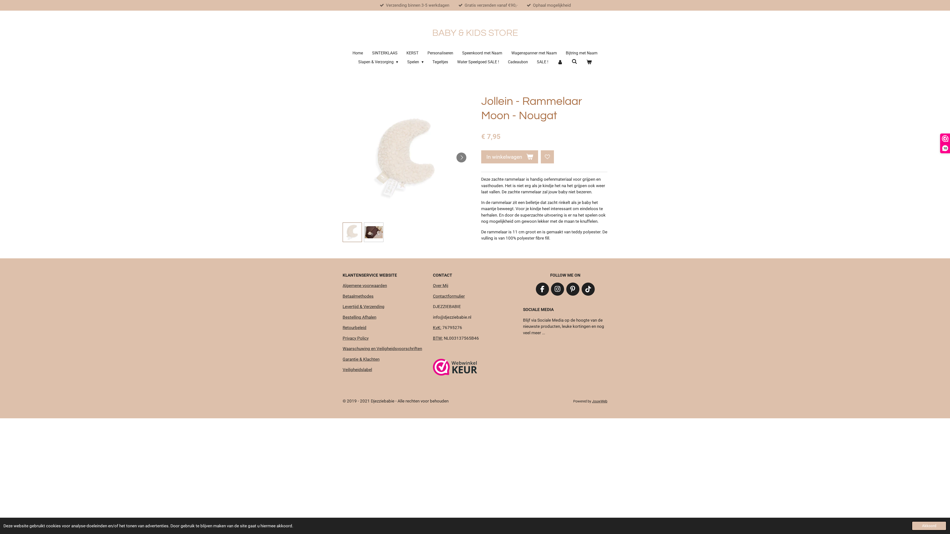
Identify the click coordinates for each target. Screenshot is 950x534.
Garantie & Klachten (361, 359)
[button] (352, 232)
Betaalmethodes (358, 296)
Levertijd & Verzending (363, 306)
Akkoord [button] (929, 526)
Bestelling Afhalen (359, 317)
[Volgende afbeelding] (461, 157)
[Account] (560, 62)
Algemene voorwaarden (365, 285)
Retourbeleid (354, 327)
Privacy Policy (356, 338)
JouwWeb (599, 401)
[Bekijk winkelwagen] (589, 62)
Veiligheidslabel (357, 369)
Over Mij (440, 285)
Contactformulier (449, 296)
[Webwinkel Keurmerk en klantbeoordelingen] (455, 368)
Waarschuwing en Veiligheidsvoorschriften (382, 348)
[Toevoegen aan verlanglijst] (547, 156)
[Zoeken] (574, 61)
